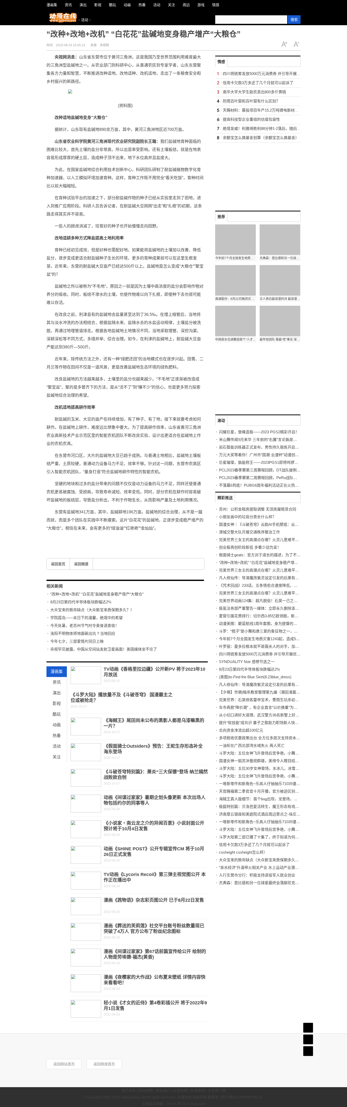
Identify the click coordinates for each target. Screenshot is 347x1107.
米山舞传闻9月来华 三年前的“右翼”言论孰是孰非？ (262, 439)
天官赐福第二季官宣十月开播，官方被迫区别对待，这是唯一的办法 (276, 791)
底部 (308, 1051)
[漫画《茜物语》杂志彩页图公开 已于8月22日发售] (86, 906)
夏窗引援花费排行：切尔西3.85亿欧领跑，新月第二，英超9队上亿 (275, 616)
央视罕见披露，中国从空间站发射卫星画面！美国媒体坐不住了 (103, 649)
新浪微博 (198, 1090)
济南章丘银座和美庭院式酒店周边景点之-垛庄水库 (261, 814)
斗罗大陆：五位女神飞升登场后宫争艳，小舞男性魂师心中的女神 (274, 776)
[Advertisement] (253, 174)
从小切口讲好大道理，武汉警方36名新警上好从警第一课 (266, 715)
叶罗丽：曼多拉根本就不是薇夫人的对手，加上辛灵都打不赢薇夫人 (276, 646)
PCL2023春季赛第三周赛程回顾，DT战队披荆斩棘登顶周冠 (269, 470)
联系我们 (163, 1090)
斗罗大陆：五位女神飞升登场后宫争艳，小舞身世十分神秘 (268, 753)
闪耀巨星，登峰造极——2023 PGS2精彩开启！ (259, 432)
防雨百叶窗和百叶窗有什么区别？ (251, 101)
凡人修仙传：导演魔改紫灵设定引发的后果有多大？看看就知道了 (274, 578)
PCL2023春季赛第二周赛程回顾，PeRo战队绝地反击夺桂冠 (269, 477)
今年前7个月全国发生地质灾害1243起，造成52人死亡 (264, 639)
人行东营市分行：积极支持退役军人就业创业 (257, 875)
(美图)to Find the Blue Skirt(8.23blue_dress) (255, 677)
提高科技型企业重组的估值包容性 (251, 119)
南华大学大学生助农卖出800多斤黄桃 (254, 92)
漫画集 (57, 671)
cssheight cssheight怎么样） (243, 852)
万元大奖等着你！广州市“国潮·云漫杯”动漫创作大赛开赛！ (268, 455)
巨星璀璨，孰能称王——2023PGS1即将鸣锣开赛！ (262, 462)
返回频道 (81, 564)
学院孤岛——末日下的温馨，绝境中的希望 (86, 618)
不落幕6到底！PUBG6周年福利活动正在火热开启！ (262, 485)
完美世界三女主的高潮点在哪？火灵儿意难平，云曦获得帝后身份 (274, 539)
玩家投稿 (180, 1090)
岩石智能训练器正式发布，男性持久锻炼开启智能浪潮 (264, 447)
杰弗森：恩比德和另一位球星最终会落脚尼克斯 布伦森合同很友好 (274, 883)
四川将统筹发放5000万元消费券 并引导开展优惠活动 (267, 73)
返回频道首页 (104, 1064)
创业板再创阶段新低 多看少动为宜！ (250, 547)
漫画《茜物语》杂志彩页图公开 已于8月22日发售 (154, 900)
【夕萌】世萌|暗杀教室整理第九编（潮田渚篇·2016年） (266, 692)
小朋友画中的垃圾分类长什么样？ (247, 517)
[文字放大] (284, 44)
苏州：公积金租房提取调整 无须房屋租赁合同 (257, 509)
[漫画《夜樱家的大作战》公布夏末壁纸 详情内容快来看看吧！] (86, 983)
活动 (84, 20)
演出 (57, 693)
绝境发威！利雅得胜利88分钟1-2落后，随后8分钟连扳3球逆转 (275, 128)
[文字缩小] (296, 44)
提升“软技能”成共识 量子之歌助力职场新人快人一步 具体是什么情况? (277, 722)
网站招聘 (146, 1090)
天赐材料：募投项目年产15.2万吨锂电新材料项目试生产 (270, 110)
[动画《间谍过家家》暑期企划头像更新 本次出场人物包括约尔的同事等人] (86, 803)
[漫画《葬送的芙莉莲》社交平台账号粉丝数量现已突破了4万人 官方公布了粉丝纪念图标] (86, 932)
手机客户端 (217, 1090)
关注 (57, 757)
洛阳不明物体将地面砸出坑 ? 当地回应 (82, 633)
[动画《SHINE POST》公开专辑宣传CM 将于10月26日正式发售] (86, 855)
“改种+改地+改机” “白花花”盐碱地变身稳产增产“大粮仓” (97, 594)
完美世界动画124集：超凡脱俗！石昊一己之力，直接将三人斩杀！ (275, 600)
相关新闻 (54, 586)
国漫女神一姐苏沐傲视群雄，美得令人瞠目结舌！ (261, 761)
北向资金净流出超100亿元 (241, 730)
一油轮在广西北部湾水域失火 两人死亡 (252, 745)
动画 (57, 725)
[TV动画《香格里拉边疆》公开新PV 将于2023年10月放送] (86, 675)
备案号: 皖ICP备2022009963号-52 (235, 1097)
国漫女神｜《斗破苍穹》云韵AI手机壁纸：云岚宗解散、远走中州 (274, 524)
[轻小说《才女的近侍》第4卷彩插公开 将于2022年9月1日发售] (86, 1009)
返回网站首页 (64, 1064)
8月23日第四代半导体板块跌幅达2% (80, 602)
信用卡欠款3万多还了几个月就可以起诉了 (258, 83)
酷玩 (57, 714)
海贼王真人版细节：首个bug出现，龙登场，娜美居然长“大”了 (271, 799)
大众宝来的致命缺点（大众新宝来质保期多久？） (92, 610)
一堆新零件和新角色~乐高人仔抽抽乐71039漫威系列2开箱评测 (272, 783)
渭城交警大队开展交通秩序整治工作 (249, 532)
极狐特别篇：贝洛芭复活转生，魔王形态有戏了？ (261, 806)
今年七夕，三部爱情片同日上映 (77, 641)
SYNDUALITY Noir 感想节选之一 (247, 661)
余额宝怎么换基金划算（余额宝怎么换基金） (261, 137)
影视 (57, 703)
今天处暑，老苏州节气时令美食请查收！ (84, 625)
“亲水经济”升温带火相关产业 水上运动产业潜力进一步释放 (268, 867)
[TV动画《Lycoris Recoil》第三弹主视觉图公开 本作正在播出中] (86, 880)
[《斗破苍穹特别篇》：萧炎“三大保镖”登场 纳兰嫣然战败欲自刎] (86, 778)
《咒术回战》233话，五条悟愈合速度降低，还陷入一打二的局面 (273, 585)
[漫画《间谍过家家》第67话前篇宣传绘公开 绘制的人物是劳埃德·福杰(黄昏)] (86, 957)
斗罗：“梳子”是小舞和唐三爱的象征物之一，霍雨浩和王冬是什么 (273, 631)
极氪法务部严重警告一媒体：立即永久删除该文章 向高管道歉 (271, 608)
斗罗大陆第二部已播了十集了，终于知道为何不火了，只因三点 (272, 837)
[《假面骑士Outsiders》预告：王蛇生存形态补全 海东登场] (86, 752)
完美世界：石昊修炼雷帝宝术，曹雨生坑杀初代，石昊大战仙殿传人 (276, 700)
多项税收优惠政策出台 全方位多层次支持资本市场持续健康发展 (273, 738)
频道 (308, 1039)
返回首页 (58, 564)
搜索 (294, 20)
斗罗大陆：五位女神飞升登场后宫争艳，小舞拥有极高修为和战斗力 (276, 829)
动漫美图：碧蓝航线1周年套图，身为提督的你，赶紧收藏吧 (269, 623)
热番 (57, 735)
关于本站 (128, 1090)
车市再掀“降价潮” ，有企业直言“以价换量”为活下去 (262, 707)
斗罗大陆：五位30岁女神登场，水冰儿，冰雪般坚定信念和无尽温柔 (276, 768)
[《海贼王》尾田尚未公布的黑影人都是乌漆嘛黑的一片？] (86, 726)
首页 (308, 1028)
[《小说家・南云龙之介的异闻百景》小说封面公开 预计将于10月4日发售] (86, 829)
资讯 (57, 682)
